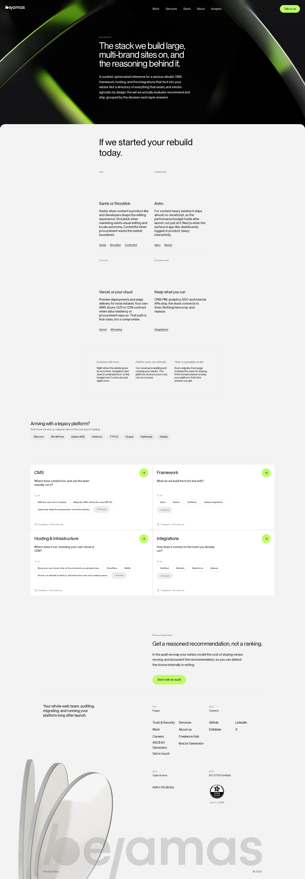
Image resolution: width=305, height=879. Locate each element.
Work (155, 8)
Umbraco (97, 436)
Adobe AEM (78, 436)
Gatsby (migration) (213, 502)
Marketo (180, 568)
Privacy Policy (51, 871)
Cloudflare (111, 568)
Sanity (102, 245)
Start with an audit (169, 679)
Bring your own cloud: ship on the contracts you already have (68, 568)
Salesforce (197, 568)
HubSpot (164, 568)
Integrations (161, 329)
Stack (187, 8)
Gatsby (164, 436)
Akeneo (214, 568)
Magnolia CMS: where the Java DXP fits (92, 502)
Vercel (103, 329)
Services (171, 8)
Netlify (127, 568)
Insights (216, 8)
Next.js (168, 245)
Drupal (129, 436)
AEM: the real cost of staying (52, 502)
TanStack (192, 502)
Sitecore (39, 436)
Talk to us (290, 8)
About (201, 8)
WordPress (57, 436)
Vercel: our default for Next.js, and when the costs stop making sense (72, 575)
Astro (157, 245)
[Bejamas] (15, 7)
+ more (101, 509)
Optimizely (146, 436)
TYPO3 (114, 436)
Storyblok (115, 245)
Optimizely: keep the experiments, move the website (63, 509)
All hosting (116, 329)
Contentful (131, 245)
